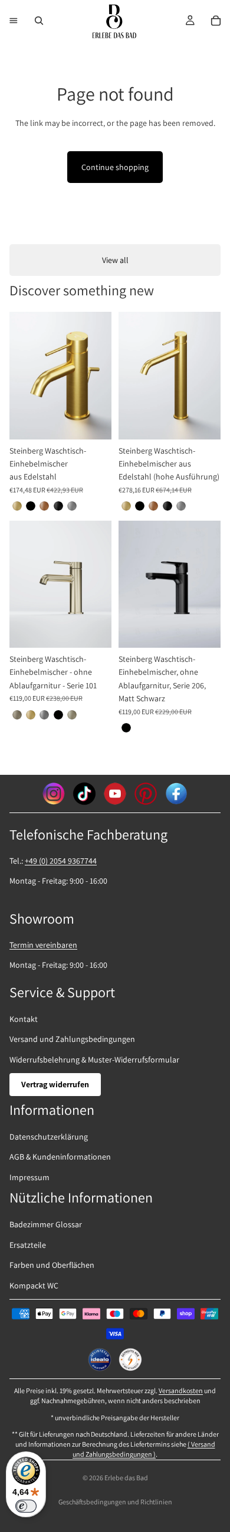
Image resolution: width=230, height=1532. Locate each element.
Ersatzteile (27, 1245)
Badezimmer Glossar (45, 1224)
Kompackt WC (33, 1285)
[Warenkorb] (216, 21)
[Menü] (13, 20)
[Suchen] (39, 21)
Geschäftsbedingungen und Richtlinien (115, 1501)
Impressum (29, 1177)
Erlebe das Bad (126, 1477)
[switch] (26, 1506)
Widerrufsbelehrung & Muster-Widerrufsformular (94, 1059)
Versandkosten (181, 1390)
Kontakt (23, 1019)
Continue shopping (115, 167)
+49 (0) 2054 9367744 (61, 860)
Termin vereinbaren (43, 945)
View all (115, 260)
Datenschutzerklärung (48, 1136)
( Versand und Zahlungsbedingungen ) (144, 1449)
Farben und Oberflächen (51, 1265)
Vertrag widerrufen (55, 1084)
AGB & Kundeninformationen (60, 1156)
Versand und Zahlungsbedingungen (72, 1039)
